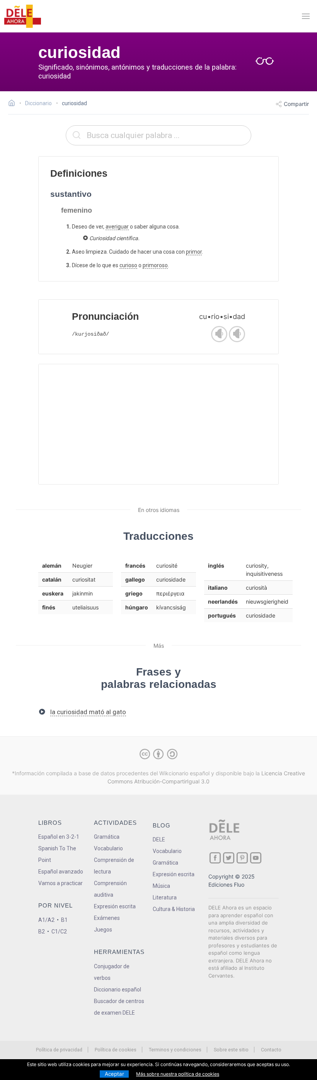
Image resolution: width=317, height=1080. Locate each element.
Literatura (165, 897)
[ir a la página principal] (22, 16)
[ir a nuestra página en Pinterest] (242, 858)
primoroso (155, 265)
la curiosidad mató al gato (88, 712)
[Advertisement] (158, 424)
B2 (41, 931)
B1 (64, 920)
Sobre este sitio (231, 1050)
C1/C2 (59, 931)
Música (161, 886)
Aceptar (114, 1074)
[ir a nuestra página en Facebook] (215, 858)
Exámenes (107, 918)
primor (194, 252)
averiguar (117, 227)
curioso (128, 265)
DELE (159, 839)
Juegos (103, 929)
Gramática (106, 837)
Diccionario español (117, 989)
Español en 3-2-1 (58, 837)
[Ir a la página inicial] (13, 104)
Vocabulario (108, 848)
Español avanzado (60, 871)
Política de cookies (115, 1050)
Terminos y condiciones (175, 1050)
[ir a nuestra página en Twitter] (228, 858)
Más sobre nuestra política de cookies (177, 1074)
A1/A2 (46, 920)
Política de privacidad (59, 1050)
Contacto (271, 1050)
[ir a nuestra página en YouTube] (255, 858)
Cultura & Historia (174, 909)
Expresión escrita (115, 906)
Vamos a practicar (60, 883)
